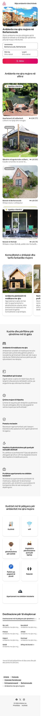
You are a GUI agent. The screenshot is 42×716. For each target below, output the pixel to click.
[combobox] (20, 47)
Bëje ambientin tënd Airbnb (26, 3)
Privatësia (16, 705)
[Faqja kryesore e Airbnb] (4, 3)
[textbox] (11, 54)
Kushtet (24, 705)
